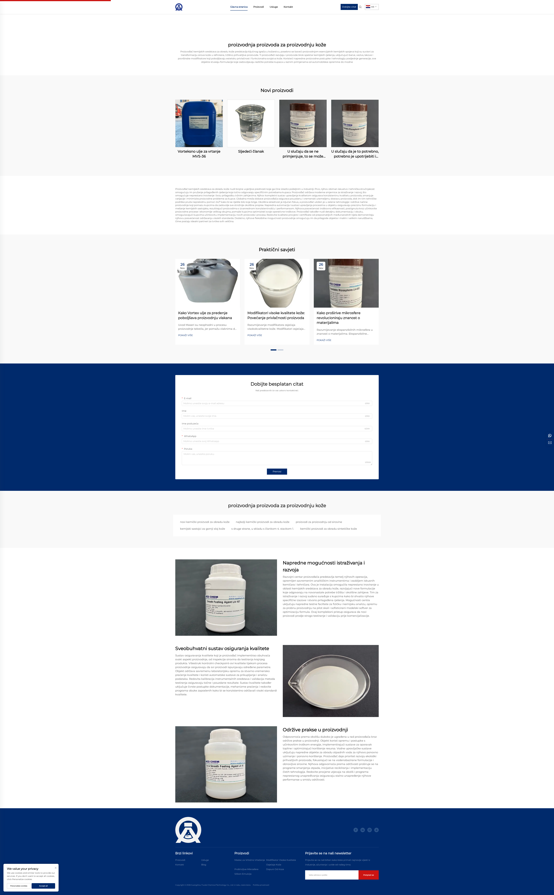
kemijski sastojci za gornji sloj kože (202, 528)
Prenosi (277, 471)
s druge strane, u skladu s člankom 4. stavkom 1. (262, 528)
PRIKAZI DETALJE (199, 123)
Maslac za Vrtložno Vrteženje (249, 860)
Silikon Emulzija (242, 873)
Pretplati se (368, 875)
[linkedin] (362, 830)
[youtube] (376, 830)
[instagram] (369, 830)
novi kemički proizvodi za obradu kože (205, 522)
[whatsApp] (549, 435)
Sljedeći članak (251, 151)
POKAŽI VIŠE (185, 335)
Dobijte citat (349, 6)
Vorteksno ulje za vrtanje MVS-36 (199, 153)
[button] (273, 349)
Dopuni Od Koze (275, 869)
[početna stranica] (179, 6)
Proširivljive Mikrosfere (246, 869)
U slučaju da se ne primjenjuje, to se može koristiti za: (303, 154)
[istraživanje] (549, 442)
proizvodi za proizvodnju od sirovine (319, 522)
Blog (203, 864)
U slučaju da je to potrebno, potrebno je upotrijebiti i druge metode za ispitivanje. (355, 154)
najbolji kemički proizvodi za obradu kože (262, 522)
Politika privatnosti (261, 885)
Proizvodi (258, 6)
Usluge (274, 6)
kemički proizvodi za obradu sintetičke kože (328, 528)
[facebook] (355, 830)
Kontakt (288, 6)
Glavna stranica (239, 6)
